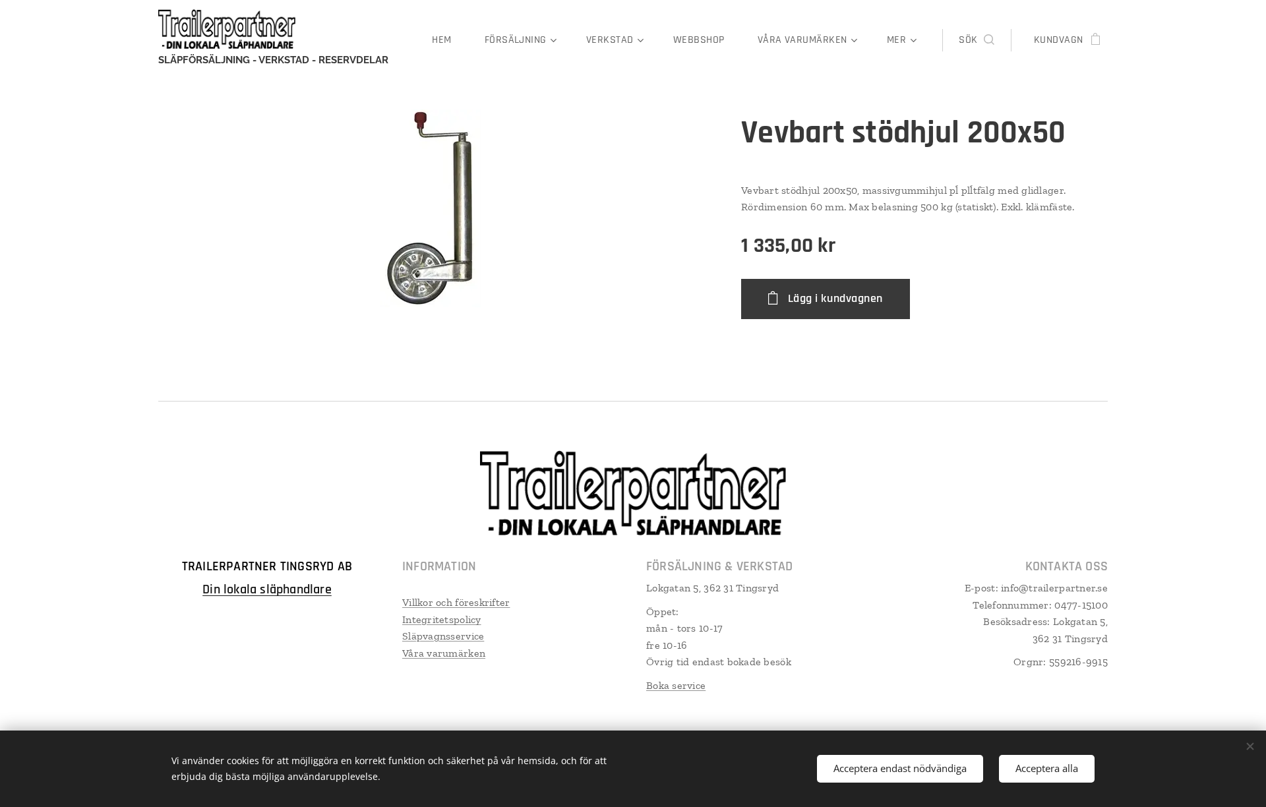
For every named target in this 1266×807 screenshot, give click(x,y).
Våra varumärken (443, 653)
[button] (976, 40)
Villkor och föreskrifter (456, 602)
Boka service (676, 685)
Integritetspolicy (441, 619)
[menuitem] (448, 40)
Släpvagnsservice (443, 636)
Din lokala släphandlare (267, 589)
